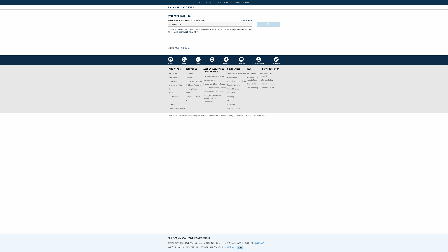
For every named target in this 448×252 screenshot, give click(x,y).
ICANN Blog (276, 63)
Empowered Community (212, 92)
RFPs (229, 100)
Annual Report (233, 89)
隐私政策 (177, 32)
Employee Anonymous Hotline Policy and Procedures (212, 98)
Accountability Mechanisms (214, 76)
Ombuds (189, 93)
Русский (237, 2)
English (218, 2)
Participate (173, 81)
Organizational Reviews (236, 81)
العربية (201, 2)
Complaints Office (193, 96)
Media (188, 100)
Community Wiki (259, 63)
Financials (231, 93)
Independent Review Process (214, 84)
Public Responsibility (177, 108)
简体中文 (209, 2)
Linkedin (198, 63)
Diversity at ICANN (176, 85)
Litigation (231, 104)
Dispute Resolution (254, 73)
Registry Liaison (192, 89)
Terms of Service (268, 84)
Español (246, 2)
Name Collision (253, 84)
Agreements (232, 77)
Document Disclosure (212, 80)
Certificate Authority (193, 85)
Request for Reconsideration (214, 88)
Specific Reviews (233, 85)
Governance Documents (236, 73)
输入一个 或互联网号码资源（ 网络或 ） (187, 20)
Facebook (226, 63)
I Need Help (190, 77)
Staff (170, 100)
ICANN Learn (174, 77)
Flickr (212, 63)
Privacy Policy (267, 80)
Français (227, 2)
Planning (230, 96)
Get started (173, 73)
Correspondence (233, 108)
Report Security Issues (194, 81)
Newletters (241, 63)
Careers (172, 104)
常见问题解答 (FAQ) (244, 20)
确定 (241, 247)
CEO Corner (173, 96)
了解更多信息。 (230, 247)
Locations (189, 73)
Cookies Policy (268, 88)
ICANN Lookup (252, 88)
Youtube (170, 63)
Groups (171, 89)
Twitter (184, 63)
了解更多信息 (259, 243)
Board (171, 93)
